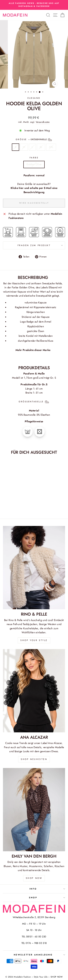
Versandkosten (43, 122)
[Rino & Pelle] (34, 567)
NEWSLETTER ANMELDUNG (33, 954)
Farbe (34, 157)
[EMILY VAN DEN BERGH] (34, 809)
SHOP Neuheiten (34, 759)
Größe (32, 139)
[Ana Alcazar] (34, 690)
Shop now (34, 878)
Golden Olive (33, 164)
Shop (33, 897)
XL (41, 147)
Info (33, 888)
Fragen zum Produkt (34, 245)
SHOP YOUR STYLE (34, 640)
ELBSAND (34, 97)
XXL (51, 147)
